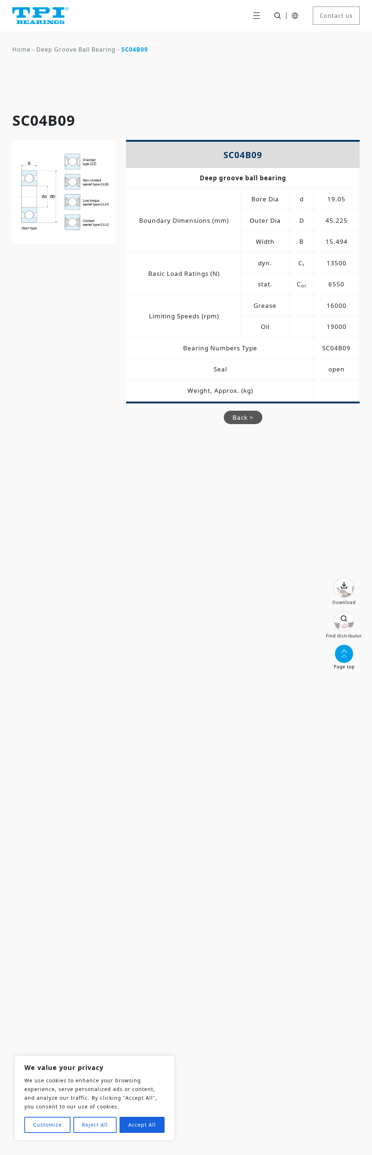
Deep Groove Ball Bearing (76, 49)
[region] (94, 1097)
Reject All (95, 1124)
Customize (47, 1124)
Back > (243, 417)
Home (21, 49)
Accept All (142, 1124)
